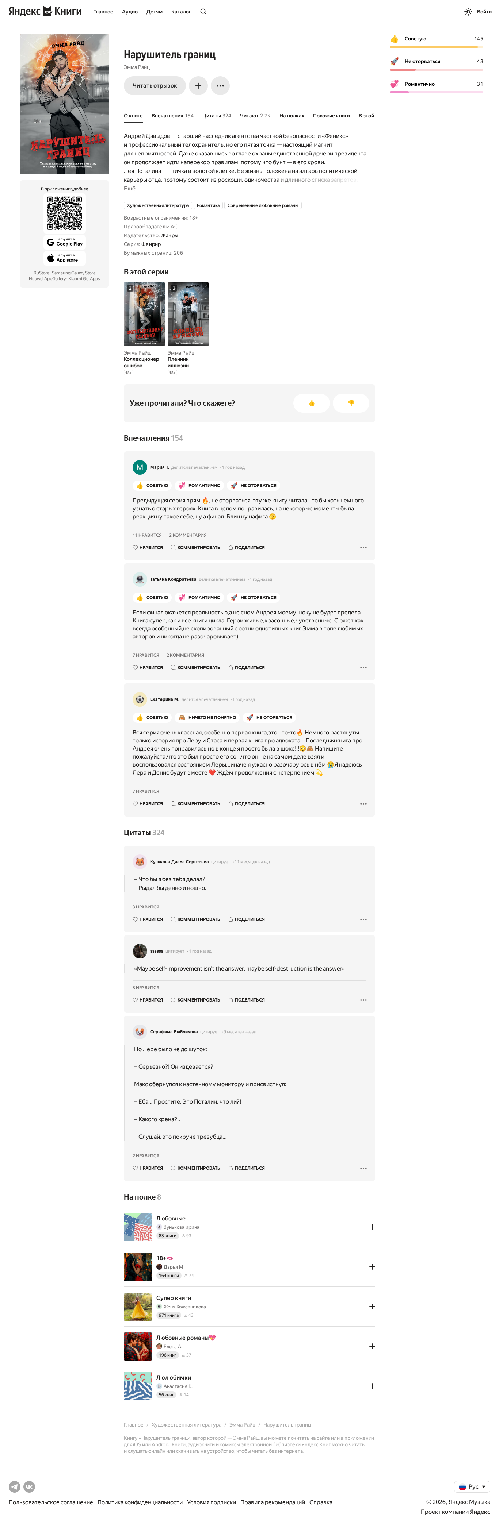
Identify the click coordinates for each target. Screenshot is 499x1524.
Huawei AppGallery (47, 278)
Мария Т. (159, 467)
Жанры (169, 235)
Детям (154, 12)
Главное (103, 12)
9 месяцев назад (240, 1031)
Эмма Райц (137, 67)
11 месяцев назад (252, 861)
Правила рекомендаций (272, 1502)
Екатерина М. (164, 699)
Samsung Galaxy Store (73, 272)
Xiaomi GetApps (84, 278)
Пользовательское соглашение (51, 1502)
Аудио (130, 12)
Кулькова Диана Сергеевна (179, 861)
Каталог (181, 12)
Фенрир (151, 244)
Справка (320, 1502)
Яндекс (480, 1511)
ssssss (156, 951)
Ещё (130, 188)
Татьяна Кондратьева (173, 579)
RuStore (41, 272)
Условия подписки (211, 1502)
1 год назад (233, 467)
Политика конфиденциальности (140, 1502)
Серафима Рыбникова (174, 1031)
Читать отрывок (155, 85)
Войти (484, 12)
